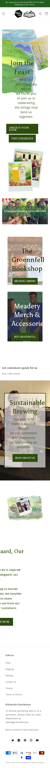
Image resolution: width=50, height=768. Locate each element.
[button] (3, 14)
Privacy (9, 688)
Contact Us (11, 682)
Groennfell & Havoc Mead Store (21, 762)
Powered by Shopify (38, 762)
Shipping (10, 669)
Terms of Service (14, 694)
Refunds (9, 675)
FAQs (8, 663)
